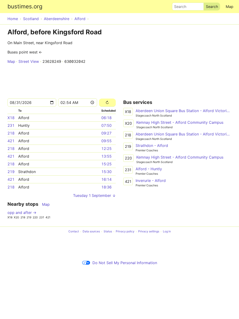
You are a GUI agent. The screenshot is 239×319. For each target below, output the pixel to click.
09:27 (106, 133)
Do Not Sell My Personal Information (124, 262)
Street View (28, 61)
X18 (10, 117)
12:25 (106, 148)
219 (10, 171)
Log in (167, 231)
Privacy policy (125, 231)
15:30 (106, 171)
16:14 (106, 179)
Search (178, 5)
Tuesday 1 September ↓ (94, 195)
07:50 (106, 125)
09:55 (106, 140)
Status (108, 231)
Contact (73, 231)
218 (10, 133)
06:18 (106, 117)
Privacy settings (148, 231)
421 (10, 140)
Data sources (91, 231)
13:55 (106, 156)
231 (10, 125)
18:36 (106, 187)
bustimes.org (24, 6)
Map (229, 6)
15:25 (106, 164)
